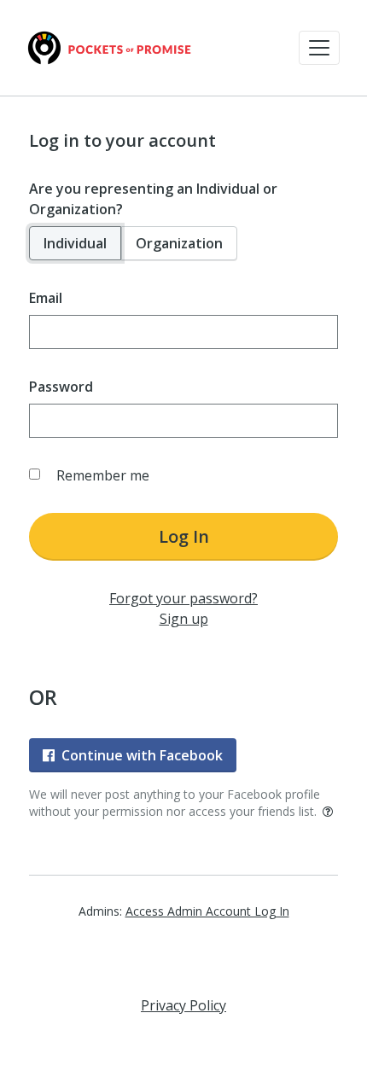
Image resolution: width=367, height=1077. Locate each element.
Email (45, 297)
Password (61, 386)
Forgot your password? (183, 598)
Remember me (102, 475)
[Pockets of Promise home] (109, 48)
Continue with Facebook (142, 755)
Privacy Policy (183, 1005)
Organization (179, 243)
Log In (184, 536)
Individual (75, 243)
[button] (319, 48)
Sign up (184, 618)
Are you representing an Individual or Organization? (153, 198)
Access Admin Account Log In (207, 911)
